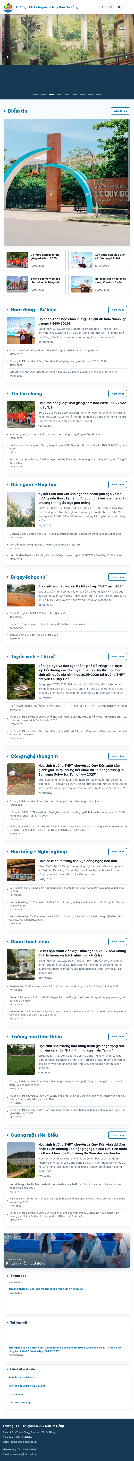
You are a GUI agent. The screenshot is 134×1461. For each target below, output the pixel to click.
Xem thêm (118, 309)
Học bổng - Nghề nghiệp (39, 851)
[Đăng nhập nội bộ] (119, 7)
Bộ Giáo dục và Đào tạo (21, 1377)
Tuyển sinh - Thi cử (33, 656)
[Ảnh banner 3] (51, 94)
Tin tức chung (26, 393)
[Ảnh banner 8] (90, 94)
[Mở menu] (127, 7)
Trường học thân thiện (36, 1036)
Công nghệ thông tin (34, 756)
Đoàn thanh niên (30, 941)
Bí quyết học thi (29, 577)
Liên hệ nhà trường (19, 1402)
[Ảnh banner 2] (43, 94)
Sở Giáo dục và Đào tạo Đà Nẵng (26, 1385)
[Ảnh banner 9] (98, 94)
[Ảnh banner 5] (67, 94)
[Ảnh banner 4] (59, 94)
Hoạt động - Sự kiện (34, 309)
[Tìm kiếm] (102, 7)
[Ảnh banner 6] (74, 94)
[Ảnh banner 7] (82, 94)
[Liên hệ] (110, 7)
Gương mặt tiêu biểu (34, 1135)
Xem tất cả (120, 110)
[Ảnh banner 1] (35, 94)
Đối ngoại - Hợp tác (33, 484)
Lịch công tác (16, 1394)
